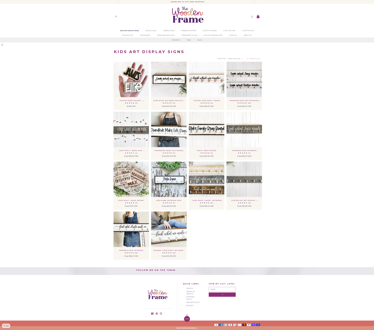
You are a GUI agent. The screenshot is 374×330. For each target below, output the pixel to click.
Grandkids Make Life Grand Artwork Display (169, 150)
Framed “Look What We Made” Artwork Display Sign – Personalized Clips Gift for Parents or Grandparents (169, 250)
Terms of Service (190, 293)
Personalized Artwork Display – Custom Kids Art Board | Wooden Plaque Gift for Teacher (244, 150)
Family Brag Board (206, 150)
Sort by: (222, 59)
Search (189, 288)
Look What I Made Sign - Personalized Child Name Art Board (131, 150)
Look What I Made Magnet (131, 200)
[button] (187, 328)
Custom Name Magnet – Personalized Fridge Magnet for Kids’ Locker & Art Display (131, 100)
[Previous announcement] (119, 2)
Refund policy (193, 302)
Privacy (189, 305)
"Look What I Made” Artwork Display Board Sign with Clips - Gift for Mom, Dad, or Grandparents (206, 200)
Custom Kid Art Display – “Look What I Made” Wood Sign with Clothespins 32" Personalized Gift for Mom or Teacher (244, 200)
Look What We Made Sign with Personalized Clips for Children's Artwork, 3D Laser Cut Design (168, 100)
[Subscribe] (222, 294)
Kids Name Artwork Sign (168, 200)
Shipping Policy (190, 298)
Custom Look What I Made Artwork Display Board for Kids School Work (206, 100)
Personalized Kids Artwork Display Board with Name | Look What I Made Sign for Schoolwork (244, 100)
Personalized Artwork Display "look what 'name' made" (131, 250)
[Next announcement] (254, 2)
